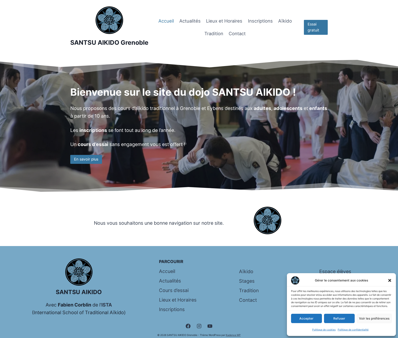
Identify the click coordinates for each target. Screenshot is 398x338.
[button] (390, 280)
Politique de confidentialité (353, 329)
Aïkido (285, 21)
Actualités (190, 21)
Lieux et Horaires (224, 21)
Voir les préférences (374, 318)
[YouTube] (210, 326)
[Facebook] (188, 326)
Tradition (213, 33)
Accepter (306, 318)
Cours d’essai (174, 290)
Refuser (339, 318)
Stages (247, 281)
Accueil (166, 21)
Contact (237, 33)
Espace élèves (335, 271)
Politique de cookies (324, 329)
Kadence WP (233, 335)
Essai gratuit (313, 27)
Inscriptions (260, 21)
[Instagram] (199, 326)
